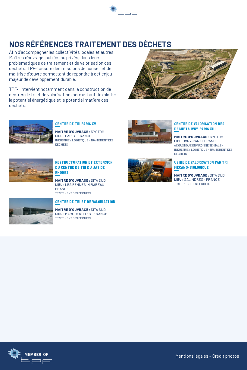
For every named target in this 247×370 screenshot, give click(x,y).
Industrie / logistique (71, 140)
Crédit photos (225, 356)
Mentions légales (191, 356)
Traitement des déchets (73, 193)
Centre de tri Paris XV (75, 123)
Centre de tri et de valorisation (85, 201)
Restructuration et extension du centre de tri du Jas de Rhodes (84, 167)
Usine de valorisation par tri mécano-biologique (201, 164)
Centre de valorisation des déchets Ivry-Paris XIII (199, 126)
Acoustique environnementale (197, 145)
